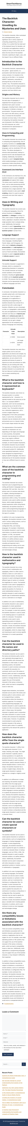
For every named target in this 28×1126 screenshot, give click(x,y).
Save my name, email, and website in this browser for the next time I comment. (14, 1048)
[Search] (24, 1064)
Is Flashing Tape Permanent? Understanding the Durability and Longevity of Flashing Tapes (11, 1112)
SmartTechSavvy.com (12, 1121)
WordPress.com (14, 1123)
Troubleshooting (8, 1003)
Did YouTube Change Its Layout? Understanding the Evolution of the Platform (12, 1083)
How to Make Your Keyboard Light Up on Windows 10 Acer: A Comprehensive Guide (14, 1105)
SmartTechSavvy (14, 4)
